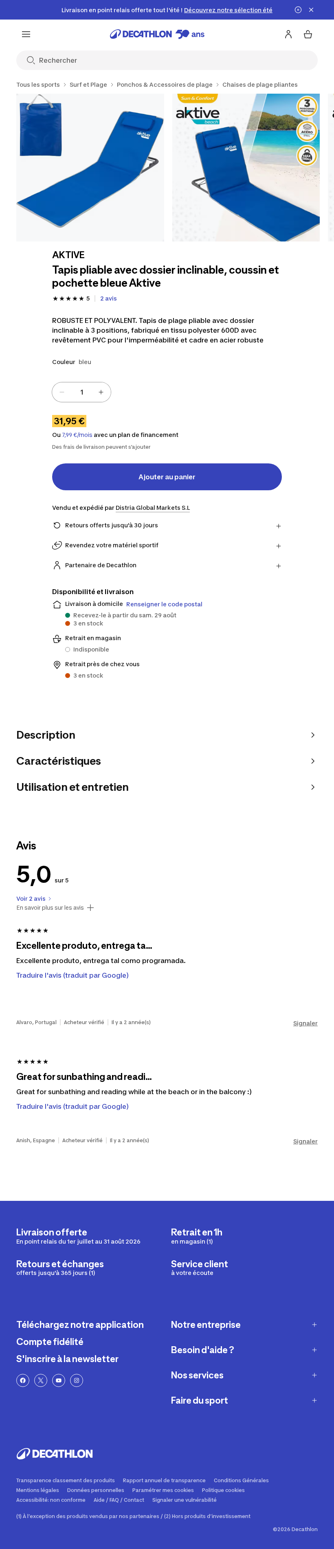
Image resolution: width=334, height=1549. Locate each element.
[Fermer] (311, 9)
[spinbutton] (81, 392)
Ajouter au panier (167, 477)
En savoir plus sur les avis (50, 907)
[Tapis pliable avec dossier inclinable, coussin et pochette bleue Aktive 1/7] (90, 167)
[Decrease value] (62, 392)
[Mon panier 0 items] (308, 34)
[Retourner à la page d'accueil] (157, 34)
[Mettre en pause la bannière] (298, 9)
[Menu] (26, 34)
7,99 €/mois (77, 435)
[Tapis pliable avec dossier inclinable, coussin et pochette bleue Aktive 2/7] (246, 167)
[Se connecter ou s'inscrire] (288, 34)
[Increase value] (101, 392)
